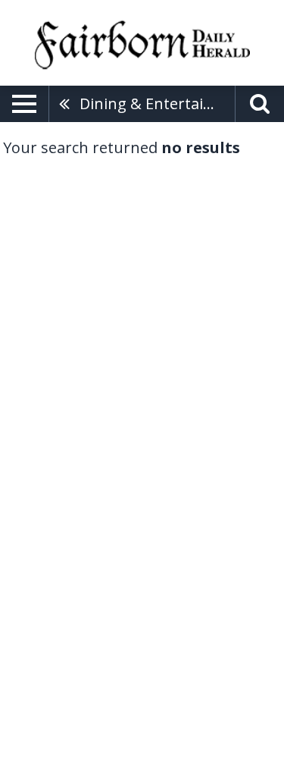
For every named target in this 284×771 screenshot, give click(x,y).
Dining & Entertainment (157, 103)
